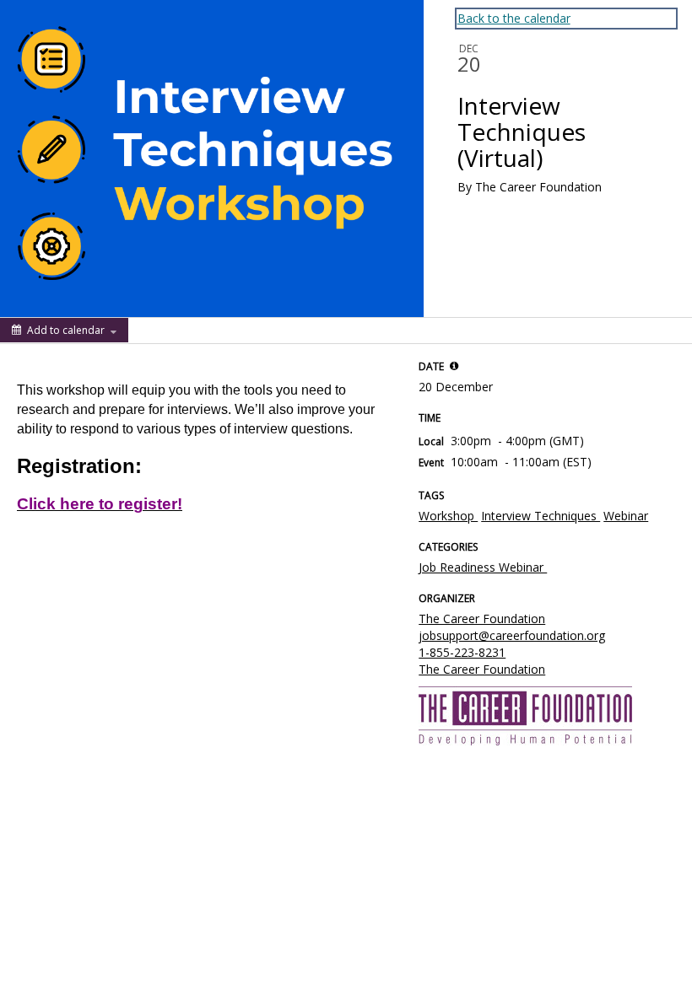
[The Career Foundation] (525, 715)
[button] (454, 366)
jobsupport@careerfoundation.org (512, 635)
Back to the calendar (513, 18)
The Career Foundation (482, 618)
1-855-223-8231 (462, 652)
